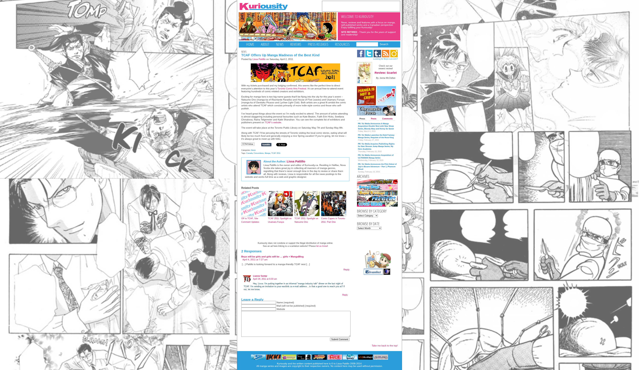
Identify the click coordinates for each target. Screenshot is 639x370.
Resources (342, 44)
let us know (321, 246)
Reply (346, 269)
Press (362, 119)
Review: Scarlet (386, 72)
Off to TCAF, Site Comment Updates (250, 220)
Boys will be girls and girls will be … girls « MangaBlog (272, 256)
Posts (373, 119)
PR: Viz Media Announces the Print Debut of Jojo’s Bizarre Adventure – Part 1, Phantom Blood (377, 166)
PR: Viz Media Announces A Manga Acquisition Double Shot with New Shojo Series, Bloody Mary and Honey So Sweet (376, 126)
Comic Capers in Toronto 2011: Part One (333, 220)
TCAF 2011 (275, 153)
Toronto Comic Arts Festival (291, 88)
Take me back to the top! (385, 345)
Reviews (295, 44)
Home (250, 44)
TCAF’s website (273, 122)
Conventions (259, 153)
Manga (267, 153)
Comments (387, 119)
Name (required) (285, 302)
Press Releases (318, 44)
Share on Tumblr (266, 144)
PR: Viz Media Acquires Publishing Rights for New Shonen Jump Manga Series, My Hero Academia (376, 146)
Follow (250, 144)
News (280, 44)
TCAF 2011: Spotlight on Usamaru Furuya (280, 220)
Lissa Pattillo (259, 59)
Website (281, 309)
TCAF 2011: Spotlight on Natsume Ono (306, 220)
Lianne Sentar (260, 276)
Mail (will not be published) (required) (296, 306)
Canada (249, 153)
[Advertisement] (361, 6)
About (265, 44)
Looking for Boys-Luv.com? (385, 59)
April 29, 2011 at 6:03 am (265, 279)
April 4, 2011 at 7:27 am (255, 259)
